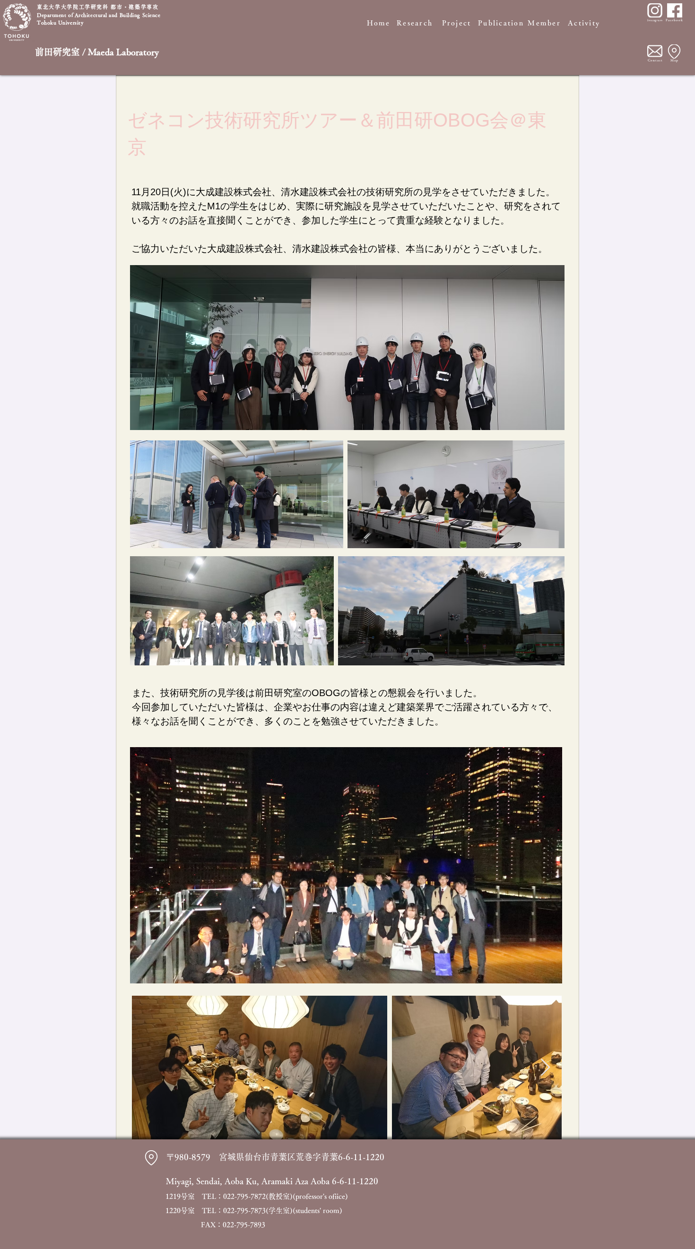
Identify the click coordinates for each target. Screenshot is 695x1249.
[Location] (674, 51)
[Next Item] (545, 1068)
